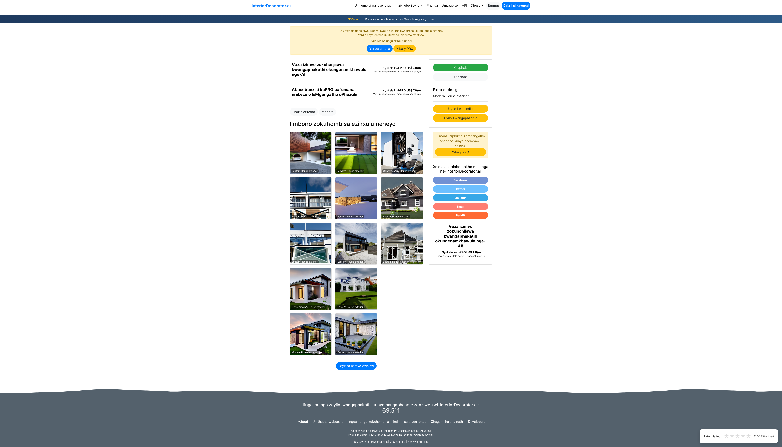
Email (460, 206)
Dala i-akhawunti (516, 6)
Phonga (432, 5)
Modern (327, 112)
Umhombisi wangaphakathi (375, 5)
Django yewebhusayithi (418, 434)
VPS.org (395, 441)
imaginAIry (390, 430)
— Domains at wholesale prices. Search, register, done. (391, 19)
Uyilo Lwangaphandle (460, 118)
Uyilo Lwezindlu (460, 109)
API (464, 5)
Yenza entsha (379, 48)
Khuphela (461, 67)
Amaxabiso (450, 5)
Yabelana (461, 77)
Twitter (460, 189)
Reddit (460, 215)
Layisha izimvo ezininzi (356, 366)
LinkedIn (461, 197)
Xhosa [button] (476, 5)
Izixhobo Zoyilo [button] (409, 5)
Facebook (460, 180)
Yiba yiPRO (404, 48)
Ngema (493, 6)
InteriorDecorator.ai (271, 5)
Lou (426, 441)
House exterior (303, 112)
